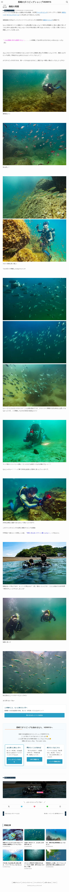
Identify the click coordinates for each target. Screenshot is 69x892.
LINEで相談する (34, 759)
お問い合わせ (47, 882)
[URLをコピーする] (60, 806)
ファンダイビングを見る (14, 760)
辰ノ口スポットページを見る (34, 715)
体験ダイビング (48, 20)
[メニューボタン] (2, 2)
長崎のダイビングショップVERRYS (34, 2)
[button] (9, 806)
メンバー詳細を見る (54, 761)
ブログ (54, 882)
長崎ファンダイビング (9, 10)
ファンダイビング (41, 12)
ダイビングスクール (13, 15)
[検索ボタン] (67, 2)
